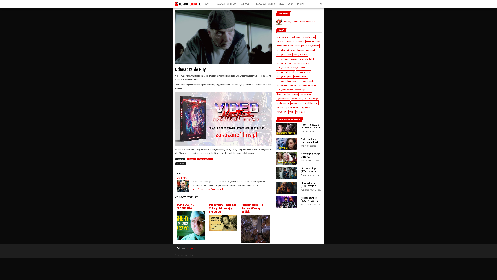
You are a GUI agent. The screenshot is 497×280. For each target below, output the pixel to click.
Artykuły (246, 4)
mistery (295, 94)
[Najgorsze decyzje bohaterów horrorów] (286, 129)
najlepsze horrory (283, 98)
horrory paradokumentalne (286, 81)
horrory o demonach (284, 54)
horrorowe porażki (313, 41)
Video (281, 4)
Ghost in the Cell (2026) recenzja (308, 185)
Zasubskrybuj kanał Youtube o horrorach (298, 21)
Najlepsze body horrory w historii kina (311, 141)
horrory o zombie (300, 76)
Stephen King (305, 107)
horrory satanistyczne (285, 90)
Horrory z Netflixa (283, 94)
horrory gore (299, 46)
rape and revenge (311, 98)
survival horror (282, 112)
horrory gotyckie (312, 46)
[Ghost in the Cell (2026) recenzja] (286, 187)
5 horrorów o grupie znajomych (310, 155)
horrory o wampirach (284, 76)
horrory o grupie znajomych (287, 59)
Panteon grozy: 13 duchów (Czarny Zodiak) (252, 208)
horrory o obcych (283, 68)
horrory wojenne (301, 90)
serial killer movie (311, 103)
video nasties (301, 112)
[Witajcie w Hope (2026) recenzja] (286, 173)
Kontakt (301, 4)
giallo (289, 41)
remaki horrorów (283, 103)
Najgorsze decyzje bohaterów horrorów (310, 126)
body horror (296, 37)
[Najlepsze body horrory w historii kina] (286, 143)
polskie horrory (297, 98)
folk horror (280, 41)
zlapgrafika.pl (191, 248)
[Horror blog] (188, 4)
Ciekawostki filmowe (205, 159)
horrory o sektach (303, 72)
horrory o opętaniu (298, 68)
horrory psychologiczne (307, 85)
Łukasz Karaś (182, 178)
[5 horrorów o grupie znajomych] (286, 158)
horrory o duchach (300, 54)
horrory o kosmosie (284, 63)
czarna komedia (309, 37)
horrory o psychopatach (285, 72)
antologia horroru (283, 37)
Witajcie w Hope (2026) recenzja (309, 170)
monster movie (305, 94)
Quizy (290, 4)
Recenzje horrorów (226, 4)
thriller (291, 112)
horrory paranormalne (307, 81)
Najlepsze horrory (265, 4)
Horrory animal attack (285, 46)
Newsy (207, 4)
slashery (280, 107)
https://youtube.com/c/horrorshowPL (208, 189)
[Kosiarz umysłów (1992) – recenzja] (286, 202)
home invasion (298, 41)
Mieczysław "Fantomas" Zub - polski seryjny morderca (223, 208)
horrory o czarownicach (306, 50)
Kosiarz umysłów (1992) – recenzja (309, 199)
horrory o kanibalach (306, 59)
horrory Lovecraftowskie (286, 50)
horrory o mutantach (301, 63)
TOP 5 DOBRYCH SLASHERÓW (186, 206)
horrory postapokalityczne (286, 85)
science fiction (296, 103)
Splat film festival (291, 107)
